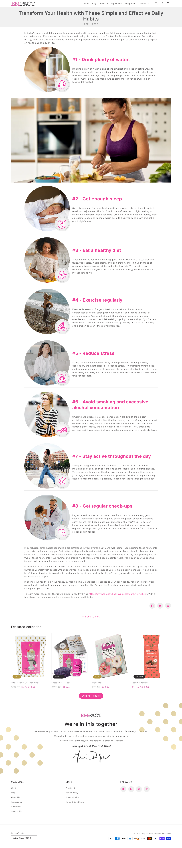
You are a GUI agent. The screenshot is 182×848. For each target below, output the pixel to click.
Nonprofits (16, 806)
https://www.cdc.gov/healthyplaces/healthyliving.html (118, 594)
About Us (15, 797)
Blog (13, 792)
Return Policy (72, 792)
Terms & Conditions (75, 802)
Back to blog (92, 616)
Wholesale (70, 788)
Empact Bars (147, 834)
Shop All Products (91, 695)
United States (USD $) (22, 838)
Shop (13, 788)
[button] (156, 4)
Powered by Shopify (162, 834)
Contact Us (16, 811)
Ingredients (16, 802)
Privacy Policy (72, 797)
